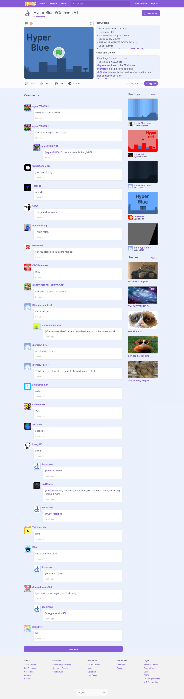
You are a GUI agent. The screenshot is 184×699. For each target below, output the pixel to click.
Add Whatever (135, 331)
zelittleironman (40, 384)
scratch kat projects (138, 281)
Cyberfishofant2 (41, 165)
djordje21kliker (40, 344)
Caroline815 (38, 404)
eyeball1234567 (140, 156)
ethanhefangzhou (51, 325)
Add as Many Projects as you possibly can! (140, 380)
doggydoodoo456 (42, 587)
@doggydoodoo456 (55, 613)
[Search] (74, 3)
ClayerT (36, 205)
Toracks (36, 185)
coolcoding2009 (141, 125)
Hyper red (139, 154)
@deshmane (51, 490)
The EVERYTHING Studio (140, 306)
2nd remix (139, 216)
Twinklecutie (39, 527)
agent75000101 (40, 106)
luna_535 (37, 444)
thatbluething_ (40, 225)
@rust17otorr (52, 513)
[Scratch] (30, 3)
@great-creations (106, 65)
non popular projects (138, 356)
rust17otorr (48, 484)
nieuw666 (37, 245)
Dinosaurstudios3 (42, 305)
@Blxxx (49, 573)
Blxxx (35, 547)
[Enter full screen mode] (91, 23)
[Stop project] (31, 23)
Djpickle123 (139, 218)
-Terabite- (37, 424)
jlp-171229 (138, 187)
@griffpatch (103, 68)
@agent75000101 (54, 152)
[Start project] (26, 23)
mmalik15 (37, 626)
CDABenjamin (40, 265)
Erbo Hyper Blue (142, 247)
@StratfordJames (106, 72)
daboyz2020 (139, 250)
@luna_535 (51, 470)
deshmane (40, 16)
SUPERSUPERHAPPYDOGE (48, 285)
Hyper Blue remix (142, 123)
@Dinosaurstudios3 (55, 331)
